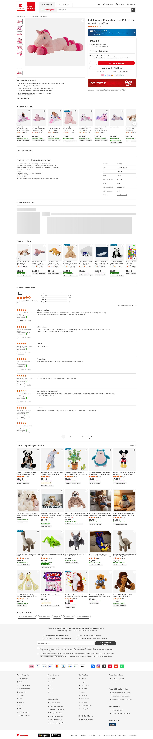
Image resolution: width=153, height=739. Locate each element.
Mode (20, 699)
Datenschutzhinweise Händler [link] (121, 696)
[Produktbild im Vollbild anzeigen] (55, 42)
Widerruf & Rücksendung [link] (57, 709)
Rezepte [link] (83, 692)
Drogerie (21, 702)
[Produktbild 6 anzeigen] (20, 53)
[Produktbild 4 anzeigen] (20, 40)
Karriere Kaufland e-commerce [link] (121, 713)
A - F (51, 682)
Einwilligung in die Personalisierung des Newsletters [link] (51, 655)
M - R (51, 688)
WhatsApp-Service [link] (86, 709)
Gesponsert (19, 127)
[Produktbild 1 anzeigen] (20, 21)
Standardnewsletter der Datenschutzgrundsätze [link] (50, 649)
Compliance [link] (83, 735)
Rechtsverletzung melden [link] (57, 723)
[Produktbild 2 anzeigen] (20, 28)
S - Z (51, 692)
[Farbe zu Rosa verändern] (19, 72)
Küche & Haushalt (24, 688)
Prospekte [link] (84, 682)
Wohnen (21, 695)
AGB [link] (100, 735)
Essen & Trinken (24, 712)
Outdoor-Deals (23, 678)
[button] (56, 293)
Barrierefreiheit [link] (132, 735)
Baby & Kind (22, 692)
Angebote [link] (83, 678)
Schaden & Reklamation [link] (57, 716)
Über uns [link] (114, 682)
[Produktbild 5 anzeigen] (20, 47)
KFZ (20, 709)
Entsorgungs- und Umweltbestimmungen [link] (115, 735)
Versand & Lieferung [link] (56, 719)
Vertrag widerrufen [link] (55, 713)
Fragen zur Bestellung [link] (56, 706)
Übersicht (53, 678)
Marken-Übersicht (24, 715)
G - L (51, 685)
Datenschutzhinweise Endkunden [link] (122, 699)
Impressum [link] (74, 735)
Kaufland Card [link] (85, 685)
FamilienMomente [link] (86, 705)
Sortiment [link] (84, 688)
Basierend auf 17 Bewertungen (27, 301)
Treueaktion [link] (84, 695)
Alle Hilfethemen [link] (55, 703)
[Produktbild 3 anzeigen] (20, 34)
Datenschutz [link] (92, 735)
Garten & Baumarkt (24, 685)
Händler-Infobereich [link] (87, 719)
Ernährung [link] (84, 702)
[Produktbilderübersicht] (20, 42)
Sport (20, 705)
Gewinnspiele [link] (85, 699)
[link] (64, 4)
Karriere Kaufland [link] (117, 710)
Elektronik (22, 682)
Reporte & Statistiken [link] (118, 678)
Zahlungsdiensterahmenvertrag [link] (121, 692)
